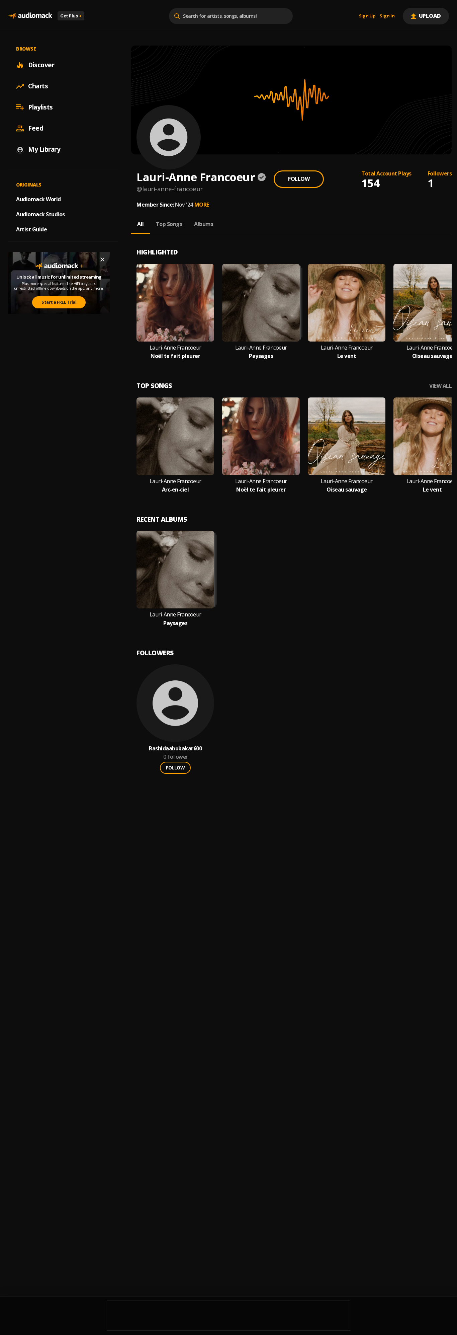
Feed (35, 128)
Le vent (346, 356)
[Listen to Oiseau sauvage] (346, 436)
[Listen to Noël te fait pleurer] (175, 303)
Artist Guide (31, 229)
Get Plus (71, 16)
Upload (430, 15)
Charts (38, 86)
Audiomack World (38, 199)
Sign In (387, 16)
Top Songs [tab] (169, 224)
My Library (44, 149)
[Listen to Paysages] (261, 303)
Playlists (40, 107)
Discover (41, 65)
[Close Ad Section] (102, 259)
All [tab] (140, 224)
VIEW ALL (440, 385)
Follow (298, 178)
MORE (201, 204)
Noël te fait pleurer (175, 356)
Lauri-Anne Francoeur (175, 347)
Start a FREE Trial (58, 302)
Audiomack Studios (40, 214)
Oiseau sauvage (432, 356)
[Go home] (30, 16)
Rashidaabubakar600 (175, 748)
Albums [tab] (203, 224)
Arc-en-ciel (175, 489)
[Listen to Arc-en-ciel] (175, 436)
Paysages (261, 356)
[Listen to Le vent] (346, 303)
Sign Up (367, 16)
